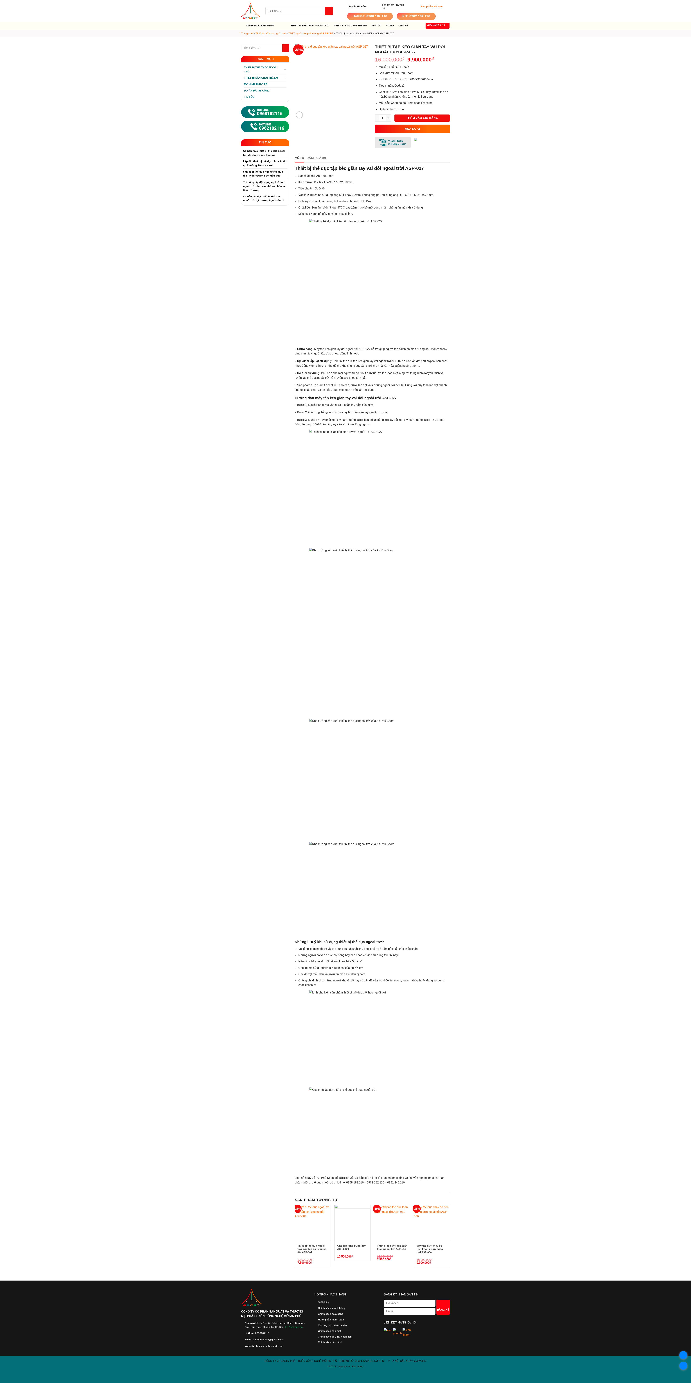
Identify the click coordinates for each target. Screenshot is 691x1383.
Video (390, 25)
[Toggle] (285, 69)
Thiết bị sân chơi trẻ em (350, 25)
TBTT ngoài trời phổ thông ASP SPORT (310, 33)
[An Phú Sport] (250, 11)
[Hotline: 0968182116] (265, 111)
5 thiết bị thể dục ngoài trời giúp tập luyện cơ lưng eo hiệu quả (263, 173)
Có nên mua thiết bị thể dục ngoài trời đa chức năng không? (264, 152)
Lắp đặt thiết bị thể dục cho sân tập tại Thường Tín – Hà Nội (265, 163)
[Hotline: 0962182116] (265, 126)
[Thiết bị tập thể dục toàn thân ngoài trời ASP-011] (392, 1223)
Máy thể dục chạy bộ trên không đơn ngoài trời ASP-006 (430, 1249)
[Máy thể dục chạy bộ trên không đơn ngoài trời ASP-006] (432, 1223)
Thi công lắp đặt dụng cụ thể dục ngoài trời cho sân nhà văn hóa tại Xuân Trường (264, 186)
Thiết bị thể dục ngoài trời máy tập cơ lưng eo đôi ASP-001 (311, 1249)
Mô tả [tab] (299, 157)
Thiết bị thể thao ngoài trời (310, 25)
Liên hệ (403, 25)
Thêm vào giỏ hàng (422, 118)
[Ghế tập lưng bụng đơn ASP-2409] (352, 1223)
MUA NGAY (412, 128)
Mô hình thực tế (255, 84)
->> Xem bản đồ (293, 1327)
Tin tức (376, 25)
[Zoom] (299, 114)
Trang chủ (247, 33)
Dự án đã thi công (257, 90)
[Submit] (329, 11)
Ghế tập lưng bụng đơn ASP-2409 (351, 1247)
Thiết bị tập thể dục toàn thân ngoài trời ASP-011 (392, 1247)
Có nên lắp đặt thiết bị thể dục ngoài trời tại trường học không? (263, 198)
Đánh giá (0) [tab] (316, 157)
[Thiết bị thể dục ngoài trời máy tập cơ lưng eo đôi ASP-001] (313, 1223)
